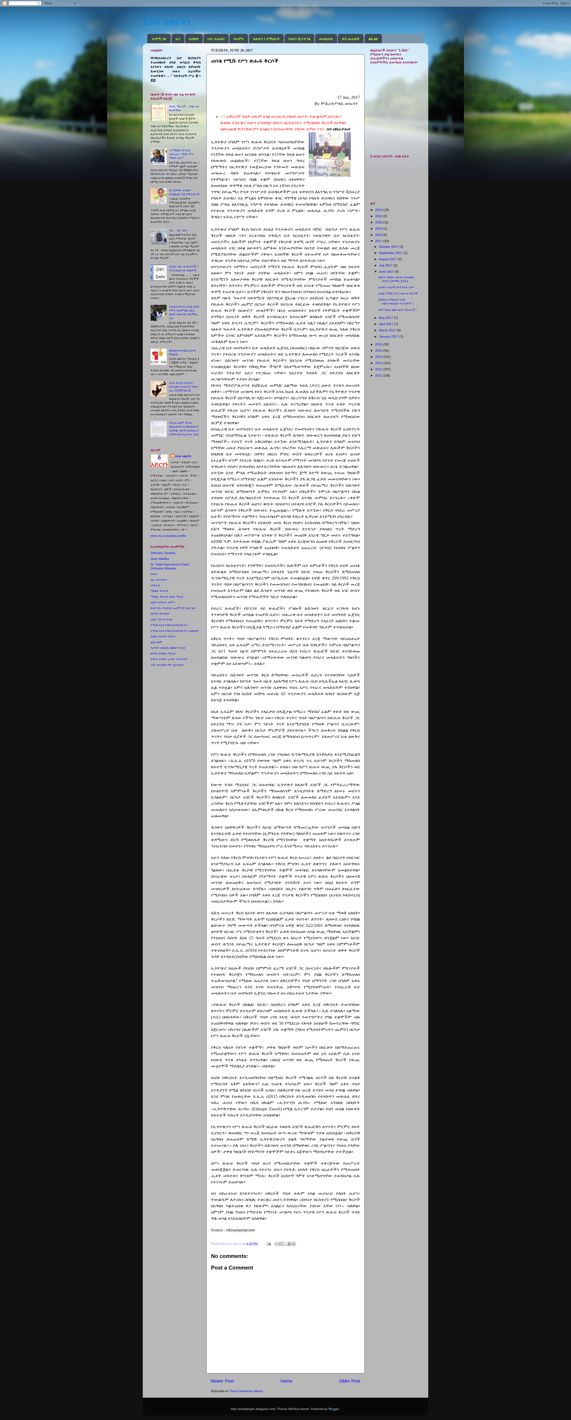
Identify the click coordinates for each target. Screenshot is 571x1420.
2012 (379, 369)
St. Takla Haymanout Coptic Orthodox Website (170, 566)
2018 (379, 235)
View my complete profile (168, 536)
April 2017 (386, 324)
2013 (379, 363)
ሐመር (154, 574)
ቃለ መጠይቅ (351, 38)
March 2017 (388, 330)
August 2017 (388, 259)
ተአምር (238, 38)
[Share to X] (285, 1244)
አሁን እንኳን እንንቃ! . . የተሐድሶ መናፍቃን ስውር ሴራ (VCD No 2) (184, 386)
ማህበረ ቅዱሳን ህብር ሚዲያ (167, 596)
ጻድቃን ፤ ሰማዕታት (266, 38)
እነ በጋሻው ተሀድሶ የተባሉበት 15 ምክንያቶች (184, 192)
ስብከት (194, 38)
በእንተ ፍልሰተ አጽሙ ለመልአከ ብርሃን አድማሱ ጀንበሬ (396, 279)
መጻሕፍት (326, 38)
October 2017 (389, 246)
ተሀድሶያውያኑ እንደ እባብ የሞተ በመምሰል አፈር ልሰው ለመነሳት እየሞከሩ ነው (184, 312)
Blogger (334, 1409)
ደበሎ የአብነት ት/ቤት (163, 636)
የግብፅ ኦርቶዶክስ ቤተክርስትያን (169, 625)
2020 (379, 222)
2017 (379, 241)
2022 (379, 216)
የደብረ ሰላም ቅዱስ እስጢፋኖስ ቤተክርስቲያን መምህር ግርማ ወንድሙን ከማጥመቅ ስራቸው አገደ (184, 428)
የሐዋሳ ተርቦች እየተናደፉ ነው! (396, 287)
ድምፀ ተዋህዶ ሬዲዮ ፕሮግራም (169, 659)
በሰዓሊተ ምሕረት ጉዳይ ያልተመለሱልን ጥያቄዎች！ (396, 301)
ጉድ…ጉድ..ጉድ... (179, 230)
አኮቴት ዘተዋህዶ (160, 613)
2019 (379, 228)
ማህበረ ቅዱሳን (159, 591)
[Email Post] (268, 1243)
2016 (379, 344)
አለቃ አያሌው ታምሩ (163, 602)
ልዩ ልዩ (373, 38)
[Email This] (277, 1244)
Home (286, 1381)
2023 (379, 210)
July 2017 (386, 265)
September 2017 (391, 253)
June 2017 (387, 271)
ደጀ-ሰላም (156, 642)
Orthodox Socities (163, 553)
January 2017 (389, 336)
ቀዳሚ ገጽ (159, 38)
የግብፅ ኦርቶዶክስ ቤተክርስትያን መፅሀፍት (175, 631)
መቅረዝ (155, 585)
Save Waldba (160, 559)
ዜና (178, 38)
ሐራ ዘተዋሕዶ (159, 579)
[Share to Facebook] (289, 1244)
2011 (379, 375)
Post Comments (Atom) (246, 1391)
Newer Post (222, 1381)
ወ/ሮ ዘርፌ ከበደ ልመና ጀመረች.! (397, 309)
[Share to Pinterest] (294, 1244)
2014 (379, 357)
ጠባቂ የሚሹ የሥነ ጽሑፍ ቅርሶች (398, 293)
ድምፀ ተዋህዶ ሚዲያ (163, 653)
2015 (379, 350)
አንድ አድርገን (166, 21)
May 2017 (386, 317)
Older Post (349, 1381)
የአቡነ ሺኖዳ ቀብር (162, 619)
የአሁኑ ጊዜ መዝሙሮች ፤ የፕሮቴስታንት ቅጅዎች (183, 268)
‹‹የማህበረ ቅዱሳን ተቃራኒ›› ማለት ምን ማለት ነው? (181, 154)
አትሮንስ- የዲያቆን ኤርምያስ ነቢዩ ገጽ (173, 608)
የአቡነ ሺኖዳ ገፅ (299, 38)
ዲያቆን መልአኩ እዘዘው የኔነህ (168, 647)
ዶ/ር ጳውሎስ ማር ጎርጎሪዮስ (167, 665)
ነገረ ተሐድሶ (216, 38)
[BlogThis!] (281, 1244)
